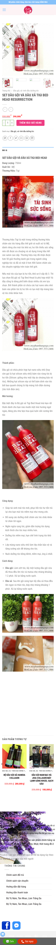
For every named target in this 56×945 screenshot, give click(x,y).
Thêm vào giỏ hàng (30, 122)
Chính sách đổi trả (15, 875)
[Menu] (4, 10)
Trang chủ (6, 90)
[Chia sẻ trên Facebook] (10, 138)
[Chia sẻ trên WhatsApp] (5, 138)
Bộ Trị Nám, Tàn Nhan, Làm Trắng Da (23, 898)
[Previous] (7, 49)
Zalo (12, 941)
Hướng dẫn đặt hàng (16, 886)
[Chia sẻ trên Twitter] (15, 138)
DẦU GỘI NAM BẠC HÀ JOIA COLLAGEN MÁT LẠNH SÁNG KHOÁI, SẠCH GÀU (41, 779)
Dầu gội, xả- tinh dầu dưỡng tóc (26, 90)
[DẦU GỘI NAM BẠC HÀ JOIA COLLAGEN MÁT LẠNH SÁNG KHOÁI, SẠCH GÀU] (41, 756)
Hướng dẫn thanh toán (17, 892)
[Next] (49, 49)
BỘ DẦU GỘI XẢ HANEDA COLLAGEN (14, 776)
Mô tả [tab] (4, 150)
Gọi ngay (29, 941)
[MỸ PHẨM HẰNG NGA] (28, 9)
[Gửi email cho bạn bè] (21, 138)
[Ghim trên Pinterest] (26, 138)
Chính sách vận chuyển (17, 880)
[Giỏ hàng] (2, 934)
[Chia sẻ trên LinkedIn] (32, 138)
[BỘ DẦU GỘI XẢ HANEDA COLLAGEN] (14, 756)
